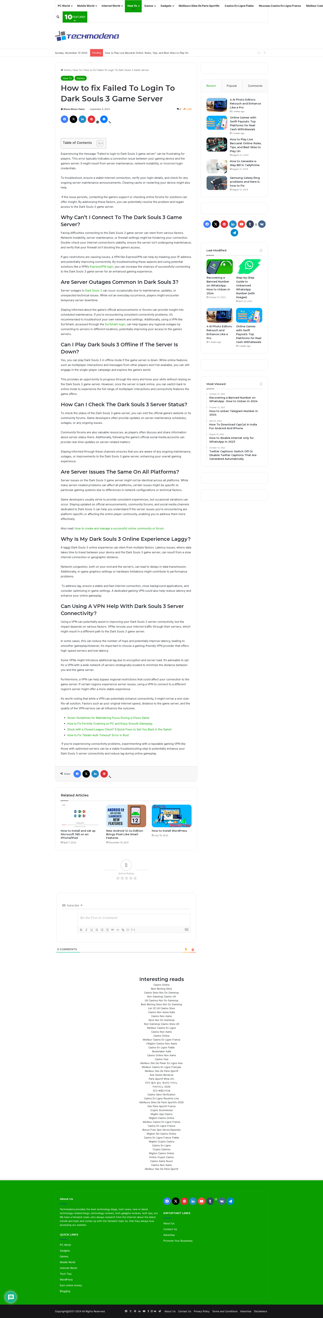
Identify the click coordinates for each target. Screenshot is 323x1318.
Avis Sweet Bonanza (161, 1074)
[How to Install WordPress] (172, 816)
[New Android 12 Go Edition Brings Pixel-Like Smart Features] (126, 816)
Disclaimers (260, 1311)
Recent (211, 86)
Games (148, 5)
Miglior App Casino (162, 1114)
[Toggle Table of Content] (98, 143)
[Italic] (86, 930)
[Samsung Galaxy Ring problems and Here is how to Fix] (217, 183)
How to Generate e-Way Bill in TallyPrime (128, 52)
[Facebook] (64, 119)
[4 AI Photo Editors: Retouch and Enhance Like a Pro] (217, 105)
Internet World (111, 5)
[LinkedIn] (82, 119)
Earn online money (71, 1285)
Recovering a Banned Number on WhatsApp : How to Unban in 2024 (218, 285)
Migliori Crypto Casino (161, 1141)
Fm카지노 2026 (161, 1086)
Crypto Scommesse (161, 1110)
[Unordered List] (107, 930)
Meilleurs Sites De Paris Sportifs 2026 (161, 1102)
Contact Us (170, 1229)
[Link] (123, 930)
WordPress (66, 1279)
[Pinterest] (91, 119)
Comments (255, 86)
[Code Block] (117, 930)
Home (67, 69)
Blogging (65, 1291)
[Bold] (81, 930)
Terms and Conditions (225, 1311)
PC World (64, 5)
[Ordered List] (102, 930)
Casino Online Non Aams (161, 1055)
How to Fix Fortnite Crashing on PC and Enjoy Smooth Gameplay (110, 723)
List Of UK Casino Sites (161, 1008)
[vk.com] (262, 224)
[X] (73, 119)
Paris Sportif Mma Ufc (161, 1078)
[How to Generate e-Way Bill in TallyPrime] (217, 166)
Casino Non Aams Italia (161, 1012)
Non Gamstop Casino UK (161, 996)
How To (132, 5)
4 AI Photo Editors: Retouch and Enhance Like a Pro (245, 103)
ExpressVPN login (101, 266)
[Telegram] (234, 232)
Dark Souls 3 (94, 290)
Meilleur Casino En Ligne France (161, 1039)
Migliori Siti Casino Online (161, 1133)
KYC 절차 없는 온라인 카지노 (161, 1082)
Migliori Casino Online (161, 1117)
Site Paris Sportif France (161, 1106)
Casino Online (161, 984)
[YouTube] (241, 224)
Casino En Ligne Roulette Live (161, 1098)
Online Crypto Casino (161, 1157)
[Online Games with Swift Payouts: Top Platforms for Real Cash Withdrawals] (217, 123)
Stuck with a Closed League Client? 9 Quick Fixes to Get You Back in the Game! (119, 729)
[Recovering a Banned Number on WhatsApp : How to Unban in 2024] (220, 266)
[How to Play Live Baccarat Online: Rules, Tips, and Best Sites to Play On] (217, 145)
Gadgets (166, 5)
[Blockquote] (112, 930)
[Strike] (96, 930)
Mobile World (85, 5)
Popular (232, 86)
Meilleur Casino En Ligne (161, 1027)
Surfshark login (115, 324)
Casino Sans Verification (161, 1094)
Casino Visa (161, 1059)
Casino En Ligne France (161, 1125)
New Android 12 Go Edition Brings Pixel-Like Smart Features (124, 834)
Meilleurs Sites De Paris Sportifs (199, 5)
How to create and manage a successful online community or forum (119, 528)
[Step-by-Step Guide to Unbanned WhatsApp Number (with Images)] (249, 266)
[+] (133, 929)
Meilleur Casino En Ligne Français (161, 1067)
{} (128, 929)
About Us (168, 1223)
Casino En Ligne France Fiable (161, 1137)
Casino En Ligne (161, 1145)
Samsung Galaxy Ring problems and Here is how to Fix (245, 181)
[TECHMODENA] (87, 35)
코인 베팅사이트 (161, 1090)
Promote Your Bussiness (178, 1240)
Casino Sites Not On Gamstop (161, 992)
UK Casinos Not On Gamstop (161, 1000)
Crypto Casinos (161, 1149)
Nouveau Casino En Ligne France (280, 5)
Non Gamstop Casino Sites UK (161, 1023)
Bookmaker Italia (161, 1051)
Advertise (169, 1234)
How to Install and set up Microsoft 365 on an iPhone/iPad (78, 834)
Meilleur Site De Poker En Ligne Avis (161, 1063)
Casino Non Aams (161, 1016)
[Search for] (58, 17)
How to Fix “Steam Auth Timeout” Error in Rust (98, 735)
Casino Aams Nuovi (161, 1161)
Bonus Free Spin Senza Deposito (161, 1129)
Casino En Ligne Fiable (239, 5)
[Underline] (91, 930)
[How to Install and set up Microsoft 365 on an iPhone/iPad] (81, 816)
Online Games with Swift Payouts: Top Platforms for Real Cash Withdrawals (248, 334)
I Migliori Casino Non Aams (161, 1043)
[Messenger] (104, 119)
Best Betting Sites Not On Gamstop (161, 1004)
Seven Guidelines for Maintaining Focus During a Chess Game (108, 718)
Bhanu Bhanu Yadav (74, 109)
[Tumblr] (250, 224)
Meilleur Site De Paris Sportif (161, 1070)
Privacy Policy (202, 1311)
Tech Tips (66, 1273)
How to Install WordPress (169, 830)
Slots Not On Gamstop (161, 1019)
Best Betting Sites (161, 988)
